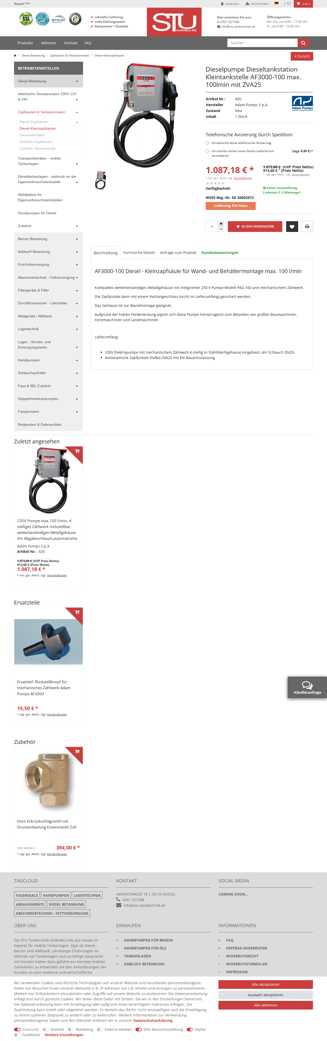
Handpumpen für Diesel (37, 213)
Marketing (84, 1029)
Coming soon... (233, 894)
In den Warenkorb (257, 226)
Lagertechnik (28, 329)
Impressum (237, 971)
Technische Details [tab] (139, 252)
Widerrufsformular (246, 963)
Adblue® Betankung (34, 252)
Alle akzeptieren (265, 984)
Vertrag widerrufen (242, 948)
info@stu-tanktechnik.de (238, 26)
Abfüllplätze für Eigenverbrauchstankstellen (40, 197)
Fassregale (27, 895)
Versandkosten (243, 178)
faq (225, 940)
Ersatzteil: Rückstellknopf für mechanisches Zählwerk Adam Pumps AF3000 (44, 687)
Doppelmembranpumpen (38, 399)
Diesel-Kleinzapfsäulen (109, 55)
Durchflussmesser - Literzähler (42, 303)
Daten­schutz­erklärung (152, 1020)
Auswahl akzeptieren (266, 994)
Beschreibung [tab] (106, 252)
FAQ (88, 42)
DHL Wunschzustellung (163, 1029)
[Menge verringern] (221, 229)
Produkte (25, 42)
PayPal (200, 1029)
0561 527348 (133, 899)
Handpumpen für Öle (141, 948)
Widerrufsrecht (242, 956)
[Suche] (303, 43)
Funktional (31, 1034)
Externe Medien (118, 1029)
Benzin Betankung (32, 239)
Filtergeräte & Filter (33, 290)
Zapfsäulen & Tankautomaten (69, 55)
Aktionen (48, 42)
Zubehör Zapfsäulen (35, 142)
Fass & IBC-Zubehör (34, 386)
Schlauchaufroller (32, 373)
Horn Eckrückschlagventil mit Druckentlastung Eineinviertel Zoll (46, 824)
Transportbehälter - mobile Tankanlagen (39, 161)
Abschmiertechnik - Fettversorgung (46, 277)
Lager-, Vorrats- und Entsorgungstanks (34, 344)
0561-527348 (229, 22)
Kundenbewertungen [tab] (220, 252)
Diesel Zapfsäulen (34, 122)
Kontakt (70, 42)
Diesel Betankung (33, 55)
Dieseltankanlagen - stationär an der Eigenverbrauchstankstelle (47, 179)
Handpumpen (29, 360)
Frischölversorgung (33, 264)
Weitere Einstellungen (64, 1034)
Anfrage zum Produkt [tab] (178, 252)
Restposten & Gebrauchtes (40, 424)
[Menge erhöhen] (221, 224)
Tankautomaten (31, 135)
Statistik (57, 1029)
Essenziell (30, 1029)
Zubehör (25, 226)
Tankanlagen (133, 956)
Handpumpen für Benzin (144, 940)
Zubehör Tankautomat (37, 148)
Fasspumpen (28, 411)
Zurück (303, 56)
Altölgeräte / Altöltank (35, 316)
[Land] (276, 4)
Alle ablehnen (266, 1005)
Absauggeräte (30, 904)
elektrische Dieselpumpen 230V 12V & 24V (47, 96)
